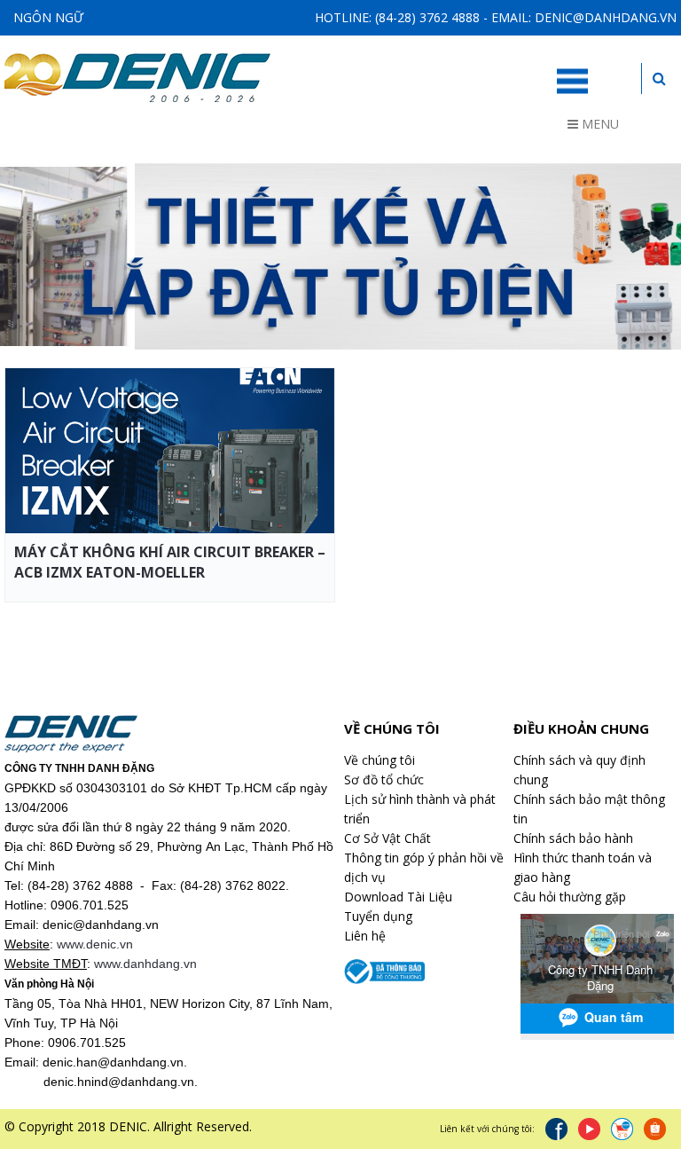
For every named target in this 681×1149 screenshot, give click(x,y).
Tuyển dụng (378, 916)
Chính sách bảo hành (573, 838)
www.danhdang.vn (145, 963)
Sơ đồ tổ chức (384, 779)
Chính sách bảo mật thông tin (589, 809)
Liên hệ (365, 935)
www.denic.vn (95, 944)
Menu (598, 123)
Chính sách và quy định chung (579, 770)
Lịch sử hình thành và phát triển (420, 809)
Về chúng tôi (379, 760)
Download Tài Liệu (398, 896)
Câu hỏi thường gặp (569, 896)
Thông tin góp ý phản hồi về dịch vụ (424, 867)
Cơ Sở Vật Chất (387, 838)
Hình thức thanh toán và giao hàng (582, 867)
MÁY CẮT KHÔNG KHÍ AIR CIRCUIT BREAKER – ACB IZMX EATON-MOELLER (169, 562)
